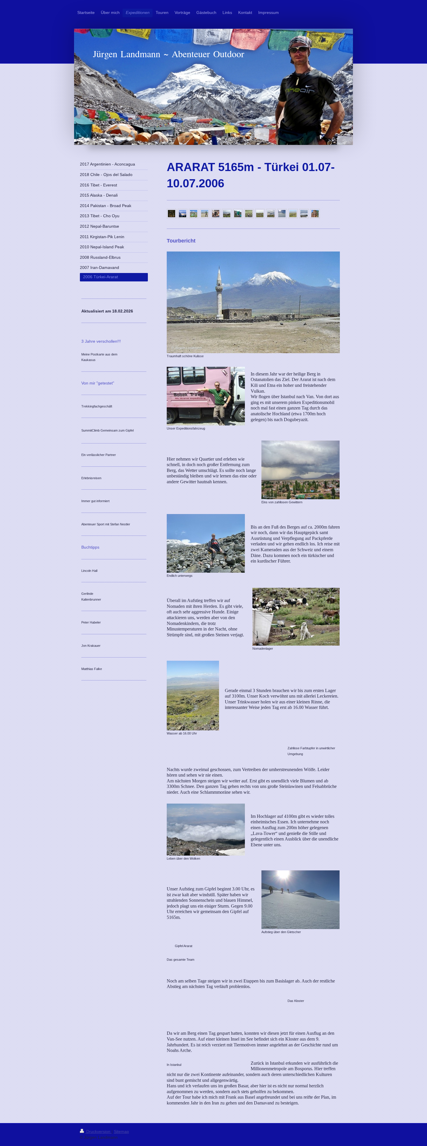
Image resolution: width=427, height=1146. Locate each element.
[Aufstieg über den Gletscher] (300, 899)
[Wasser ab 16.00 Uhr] (193, 695)
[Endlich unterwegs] (206, 543)
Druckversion (98, 1131)
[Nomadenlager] (296, 617)
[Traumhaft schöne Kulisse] (253, 302)
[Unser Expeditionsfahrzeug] (206, 396)
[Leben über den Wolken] (206, 830)
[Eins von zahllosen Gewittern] (300, 470)
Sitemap (121, 1131)
